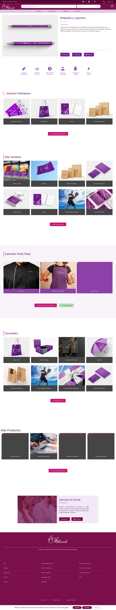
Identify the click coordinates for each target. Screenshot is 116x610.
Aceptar (77, 607)
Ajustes (97, 607)
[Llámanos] (104, 1)
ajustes (66, 607)
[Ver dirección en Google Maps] (94, 1)
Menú (112, 7)
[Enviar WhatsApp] (89, 1)
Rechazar (87, 607)
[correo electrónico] (83, 1)
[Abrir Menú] (112, 5)
